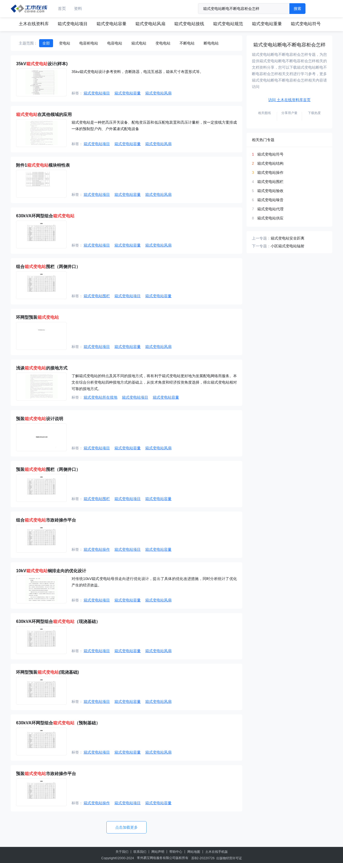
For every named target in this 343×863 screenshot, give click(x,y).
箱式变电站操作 (97, 549)
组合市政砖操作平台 (46, 520)
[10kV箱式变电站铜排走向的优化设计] (41, 589)
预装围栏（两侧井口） (48, 469)
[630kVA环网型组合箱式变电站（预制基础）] (41, 741)
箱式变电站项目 (73, 23)
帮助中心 (175, 852)
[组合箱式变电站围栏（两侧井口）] (41, 285)
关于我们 (121, 852)
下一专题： (261, 246)
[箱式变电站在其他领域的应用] (41, 133)
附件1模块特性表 (43, 165)
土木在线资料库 (34, 23)
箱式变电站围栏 (97, 296)
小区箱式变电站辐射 (287, 246)
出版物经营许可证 (229, 858)
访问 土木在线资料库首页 (289, 100)
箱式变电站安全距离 (287, 238)
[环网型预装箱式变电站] (41, 336)
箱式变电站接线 (189, 23)
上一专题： (261, 238)
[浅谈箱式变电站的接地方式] (41, 387)
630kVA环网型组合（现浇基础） (58, 621)
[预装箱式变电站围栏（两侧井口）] (41, 488)
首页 (62, 8)
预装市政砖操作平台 (46, 773)
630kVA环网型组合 (45, 216)
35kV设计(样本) (42, 63)
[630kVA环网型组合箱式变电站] (41, 234)
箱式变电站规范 (228, 23)
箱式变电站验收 (270, 191)
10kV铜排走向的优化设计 (51, 570)
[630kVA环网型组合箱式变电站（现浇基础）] (41, 640)
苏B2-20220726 (203, 858)
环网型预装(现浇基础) (47, 672)
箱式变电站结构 (270, 163)
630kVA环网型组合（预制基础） (58, 723)
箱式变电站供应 (270, 218)
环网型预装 (37, 317)
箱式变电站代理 (270, 209)
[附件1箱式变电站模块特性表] (41, 184)
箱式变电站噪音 (270, 200)
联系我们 (139, 852)
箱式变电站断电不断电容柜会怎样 (289, 44)
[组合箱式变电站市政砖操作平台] (41, 539)
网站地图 (193, 852)
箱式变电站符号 (306, 23)
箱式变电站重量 (267, 23)
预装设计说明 (39, 418)
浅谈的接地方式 (42, 368)
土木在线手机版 (216, 852)
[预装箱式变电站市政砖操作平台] (41, 792)
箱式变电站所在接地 (100, 397)
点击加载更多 (126, 827)
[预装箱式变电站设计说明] (41, 437)
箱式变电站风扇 (150, 23)
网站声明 (157, 852)
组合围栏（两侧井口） (48, 266)
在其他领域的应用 (44, 114)
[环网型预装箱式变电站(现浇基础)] (41, 691)
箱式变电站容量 (111, 23)
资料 (78, 8)
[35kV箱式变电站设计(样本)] (41, 82)
